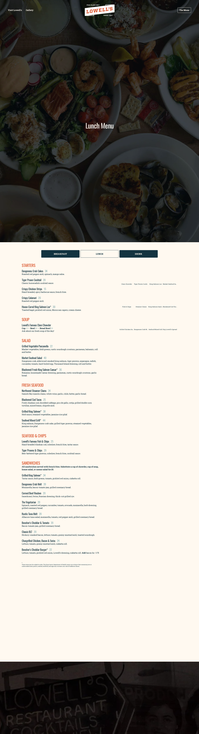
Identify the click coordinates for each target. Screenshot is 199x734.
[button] (126, 272)
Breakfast (60, 254)
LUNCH (99, 254)
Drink (138, 254)
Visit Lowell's (15, 10)
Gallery (29, 10)
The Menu (184, 10)
